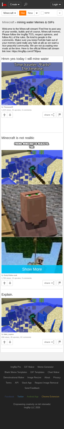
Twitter (20, 396)
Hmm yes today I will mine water (25, 59)
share (47, 114)
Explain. (7, 294)
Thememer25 (8, 107)
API (17, 383)
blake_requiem (9, 334)
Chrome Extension (50, 396)
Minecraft (8, 13)
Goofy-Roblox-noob (10, 275)
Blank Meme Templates (16, 372)
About (47, 377)
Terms (9, 383)
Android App (32, 396)
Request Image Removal (46, 383)
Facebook (9, 396)
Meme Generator (45, 367)
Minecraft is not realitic (17, 138)
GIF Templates (37, 372)
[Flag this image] (60, 115)
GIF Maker (29, 367)
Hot (23, 13)
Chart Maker (53, 372)
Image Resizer (34, 377)
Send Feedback (32, 388)
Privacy (57, 377)
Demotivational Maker (13, 377)
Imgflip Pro (16, 367)
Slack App (27, 383)
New (30, 13)
